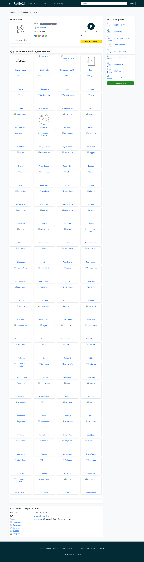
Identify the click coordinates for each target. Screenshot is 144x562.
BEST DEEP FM (119, 25)
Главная (12, 12)
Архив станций (72, 548)
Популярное (45, 3)
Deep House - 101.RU (122, 38)
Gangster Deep (120, 51)
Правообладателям (87, 548)
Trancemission (119, 45)
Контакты (100, 548)
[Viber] (43, 36)
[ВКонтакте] (35, 36)
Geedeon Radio (120, 58)
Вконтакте (17, 522)
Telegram (16, 534)
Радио (30, 3)
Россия (43, 28)
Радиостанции (22, 12)
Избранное (63, 3)
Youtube (16, 531)
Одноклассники (19, 528)
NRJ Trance (118, 71)
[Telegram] (40, 36)
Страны (55, 3)
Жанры (36, 3)
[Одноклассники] (37, 36)
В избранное (92, 42)
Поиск (132, 3)
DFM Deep (118, 31)
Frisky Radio (118, 64)
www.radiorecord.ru (41, 516)
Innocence (118, 77)
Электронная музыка (48, 24)
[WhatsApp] (46, 36)
